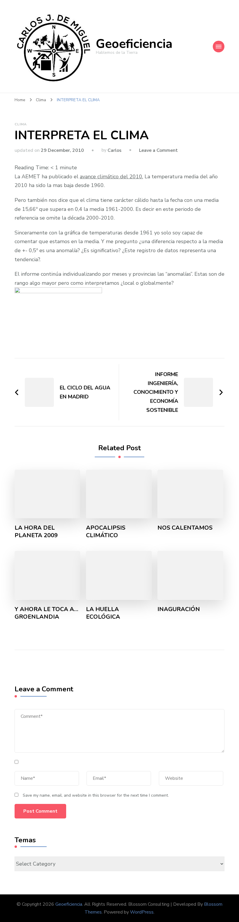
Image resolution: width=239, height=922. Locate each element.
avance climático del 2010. (111, 176)
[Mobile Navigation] (218, 46)
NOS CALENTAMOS (184, 528)
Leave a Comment (158, 150)
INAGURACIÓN (178, 609)
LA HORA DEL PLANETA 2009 (36, 531)
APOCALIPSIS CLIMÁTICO (105, 531)
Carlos (115, 150)
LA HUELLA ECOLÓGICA (103, 613)
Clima (21, 124)
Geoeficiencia (134, 43)
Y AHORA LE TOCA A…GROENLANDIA (46, 613)
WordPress (142, 912)
